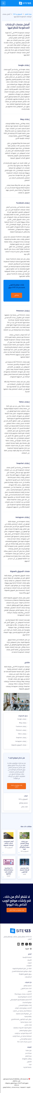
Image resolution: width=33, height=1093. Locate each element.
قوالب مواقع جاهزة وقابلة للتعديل (22, 971)
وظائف (27, 1058)
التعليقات (29, 965)
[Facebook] (30, 944)
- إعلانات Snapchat (22, 737)
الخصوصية (23, 1087)
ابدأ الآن (16, 295)
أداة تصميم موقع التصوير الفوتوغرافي (21, 999)
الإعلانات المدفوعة (24, 72)
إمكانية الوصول (7, 1087)
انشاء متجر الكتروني (26, 988)
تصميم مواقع (28, 985)
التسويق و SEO (17, 14)
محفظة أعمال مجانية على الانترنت (22, 1010)
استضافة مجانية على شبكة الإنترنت (22, 1036)
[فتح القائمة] (3, 3)
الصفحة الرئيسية (27, 957)
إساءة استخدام (15, 1087)
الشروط (28, 1087)
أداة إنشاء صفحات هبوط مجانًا (23, 994)
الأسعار (29, 960)
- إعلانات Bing (23, 722)
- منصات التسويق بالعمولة (19, 744)
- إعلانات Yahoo (23, 733)
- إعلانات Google (22, 719)
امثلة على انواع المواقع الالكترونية (22, 968)
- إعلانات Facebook (22, 726)
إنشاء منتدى (28, 1025)
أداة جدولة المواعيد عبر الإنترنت (23, 1033)
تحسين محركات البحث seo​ (24, 1041)
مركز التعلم (28, 14)
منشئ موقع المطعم (25, 1030)
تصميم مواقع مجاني (26, 1039)
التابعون (29, 1061)
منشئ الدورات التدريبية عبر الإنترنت (22, 1027)
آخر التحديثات (28, 977)
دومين (30, 991)
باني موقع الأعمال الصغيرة (24, 1013)
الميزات (30, 962)
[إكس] (26, 944)
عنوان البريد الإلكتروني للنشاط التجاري (21, 1019)
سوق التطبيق (25, 974)
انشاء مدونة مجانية (26, 1022)
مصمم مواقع (23, 802)
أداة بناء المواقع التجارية (25, 996)
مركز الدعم (28, 1053)
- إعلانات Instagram (21, 741)
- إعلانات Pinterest (22, 730)
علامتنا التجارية (27, 1067)
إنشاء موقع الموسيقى (25, 1005)
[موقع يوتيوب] (18, 944)
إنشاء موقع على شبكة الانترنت (16, 786)
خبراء (30, 1064)
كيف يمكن (24, 806)
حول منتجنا (29, 1050)
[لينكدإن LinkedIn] (22, 944)
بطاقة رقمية (28, 1016)
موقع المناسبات (27, 1002)
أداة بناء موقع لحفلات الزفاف (23, 1008)
